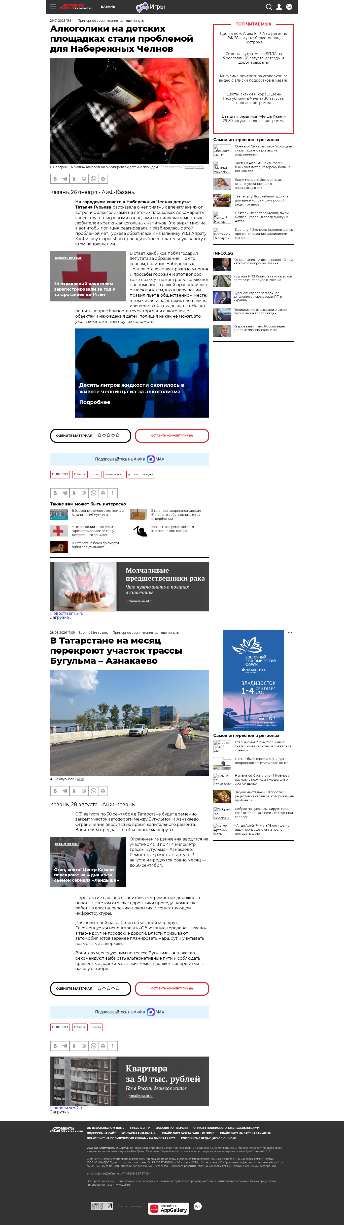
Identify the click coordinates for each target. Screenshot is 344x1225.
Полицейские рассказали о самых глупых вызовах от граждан (260, 311)
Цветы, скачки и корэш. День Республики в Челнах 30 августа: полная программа (253, 98)
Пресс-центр (140, 1128)
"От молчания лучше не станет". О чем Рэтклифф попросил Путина (263, 261)
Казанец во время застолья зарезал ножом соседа (172, 529)
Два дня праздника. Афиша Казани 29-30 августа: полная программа (254, 118)
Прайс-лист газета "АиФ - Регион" (188, 1133)
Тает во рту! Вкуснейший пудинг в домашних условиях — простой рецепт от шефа (262, 200)
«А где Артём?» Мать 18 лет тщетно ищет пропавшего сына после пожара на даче (262, 829)
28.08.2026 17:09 (62, 632)
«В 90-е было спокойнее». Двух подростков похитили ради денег (261, 761)
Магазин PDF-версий (171, 1128)
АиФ (80, 779)
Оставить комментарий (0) (172, 435)
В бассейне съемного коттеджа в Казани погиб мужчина (98, 513)
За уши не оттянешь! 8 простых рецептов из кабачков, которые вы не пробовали (264, 796)
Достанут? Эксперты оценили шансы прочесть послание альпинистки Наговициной (264, 234)
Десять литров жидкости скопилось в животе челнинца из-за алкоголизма (131, 388)
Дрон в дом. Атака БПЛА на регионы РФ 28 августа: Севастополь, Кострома (254, 38)
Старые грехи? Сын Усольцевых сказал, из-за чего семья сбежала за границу (263, 746)
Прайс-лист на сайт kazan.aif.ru (245, 1133)
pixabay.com (194, 167)
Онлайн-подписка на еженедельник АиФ (226, 1128)
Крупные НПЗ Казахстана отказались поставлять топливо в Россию (262, 278)
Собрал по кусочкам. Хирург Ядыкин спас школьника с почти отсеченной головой (264, 813)
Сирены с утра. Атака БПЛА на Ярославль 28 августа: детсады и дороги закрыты (253, 58)
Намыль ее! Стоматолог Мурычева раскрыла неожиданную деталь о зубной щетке (262, 779)
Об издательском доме (105, 1128)
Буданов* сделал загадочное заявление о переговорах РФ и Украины (257, 296)
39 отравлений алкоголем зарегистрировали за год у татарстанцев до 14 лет (93, 531)
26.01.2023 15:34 (62, 20)
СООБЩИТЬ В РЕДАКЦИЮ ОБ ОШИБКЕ (208, 1138)
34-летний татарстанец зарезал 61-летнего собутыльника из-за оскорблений (176, 515)
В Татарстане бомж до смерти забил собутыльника (95, 545)
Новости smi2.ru (67, 613)
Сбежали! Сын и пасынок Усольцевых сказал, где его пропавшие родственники (264, 150)
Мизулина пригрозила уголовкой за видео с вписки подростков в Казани (253, 78)
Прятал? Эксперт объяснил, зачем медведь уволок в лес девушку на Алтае (262, 217)
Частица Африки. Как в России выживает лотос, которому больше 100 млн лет (262, 167)
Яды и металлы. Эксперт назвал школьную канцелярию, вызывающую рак (260, 184)
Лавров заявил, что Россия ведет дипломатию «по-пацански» (259, 328)
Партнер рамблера (130, 1206)
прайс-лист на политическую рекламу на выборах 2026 (131, 1138)
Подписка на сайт (101, 1133)
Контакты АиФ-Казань (138, 1133)
